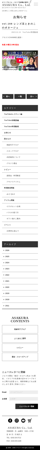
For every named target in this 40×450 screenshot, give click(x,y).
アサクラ (19, 447)
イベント (7, 225)
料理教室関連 (9, 188)
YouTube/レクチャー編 (13, 114)
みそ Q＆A (11, 194)
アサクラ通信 (12, 163)
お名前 (4, 399)
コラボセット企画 (13, 206)
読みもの (7, 139)
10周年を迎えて (13, 231)
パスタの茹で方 (13, 212)
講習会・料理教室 (13, 175)
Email (4, 392)
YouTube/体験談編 (11, 120)
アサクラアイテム (13, 182)
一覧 (20, 96)
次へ (32, 96)
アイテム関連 (9, 200)
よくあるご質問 (20, 338)
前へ (8, 96)
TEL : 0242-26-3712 (14, 438)
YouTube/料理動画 (30, 32)
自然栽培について (13, 157)
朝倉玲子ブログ (13, 145)
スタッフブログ (13, 151)
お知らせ (7, 132)
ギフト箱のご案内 (13, 218)
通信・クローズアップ (20, 357)
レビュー (7, 169)
